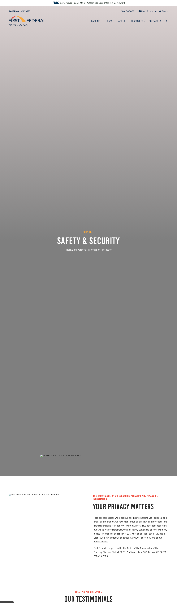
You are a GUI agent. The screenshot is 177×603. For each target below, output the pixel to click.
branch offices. (101, 541)
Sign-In (165, 11)
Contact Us (155, 21)
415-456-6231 (130, 11)
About (121, 21)
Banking (95, 21)
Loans (109, 21)
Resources (137, 21)
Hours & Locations (149, 11)
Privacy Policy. (128, 525)
